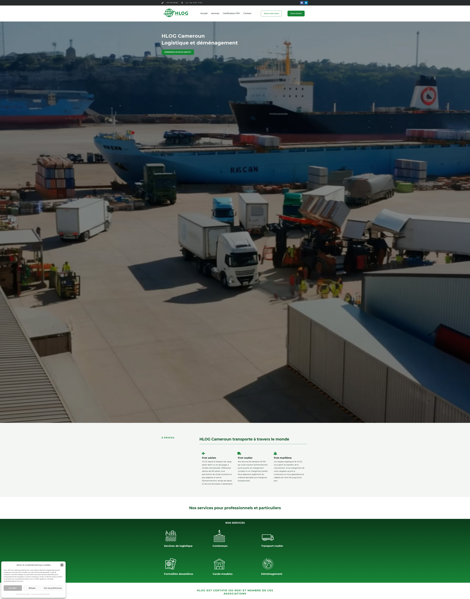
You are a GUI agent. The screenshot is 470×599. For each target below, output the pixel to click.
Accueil (203, 13)
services (215, 13)
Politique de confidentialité (40, 594)
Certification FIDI (231, 13)
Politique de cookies (23, 594)
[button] (62, 565)
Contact (247, 13)
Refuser (32, 588)
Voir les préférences (53, 588)
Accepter (13, 588)
